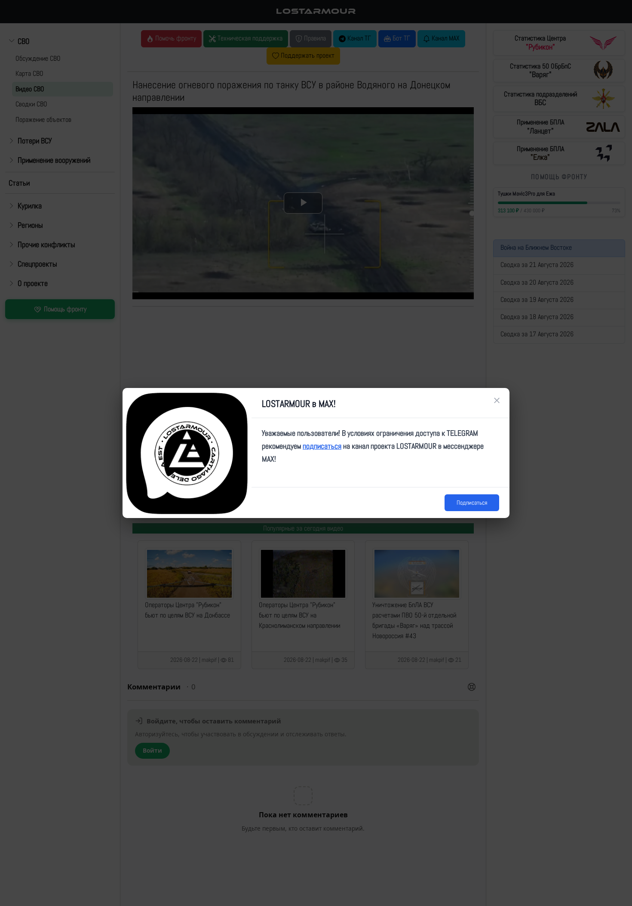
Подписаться (472, 502)
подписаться (322, 446)
